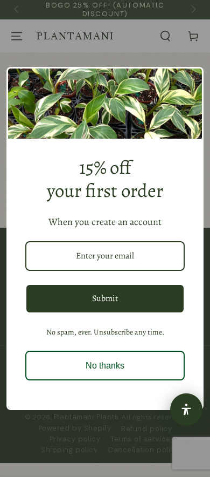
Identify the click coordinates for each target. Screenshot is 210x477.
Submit (105, 298)
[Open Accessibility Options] (186, 409)
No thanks (105, 365)
